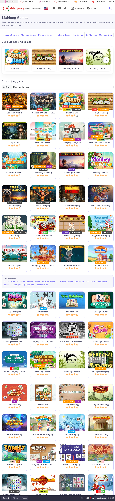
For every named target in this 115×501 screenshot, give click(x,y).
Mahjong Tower (63, 35)
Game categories (33, 8)
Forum (93, 8)
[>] (106, 60)
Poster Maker (41, 284)
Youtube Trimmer (49, 281)
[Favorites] (54, 8)
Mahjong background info (22, 284)
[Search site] (110, 8)
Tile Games (78, 35)
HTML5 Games (11, 281)
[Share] (66, 8)
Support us (79, 8)
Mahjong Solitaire (11, 35)
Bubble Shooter (82, 281)
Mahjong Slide (105, 35)
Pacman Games (66, 281)
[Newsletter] (59, 8)
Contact (6, 498)
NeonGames (101, 498)
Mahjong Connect (46, 35)
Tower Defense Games (29, 281)
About (24, 498)
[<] (9, 60)
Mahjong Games (28, 35)
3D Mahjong (91, 35)
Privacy (15, 498)
